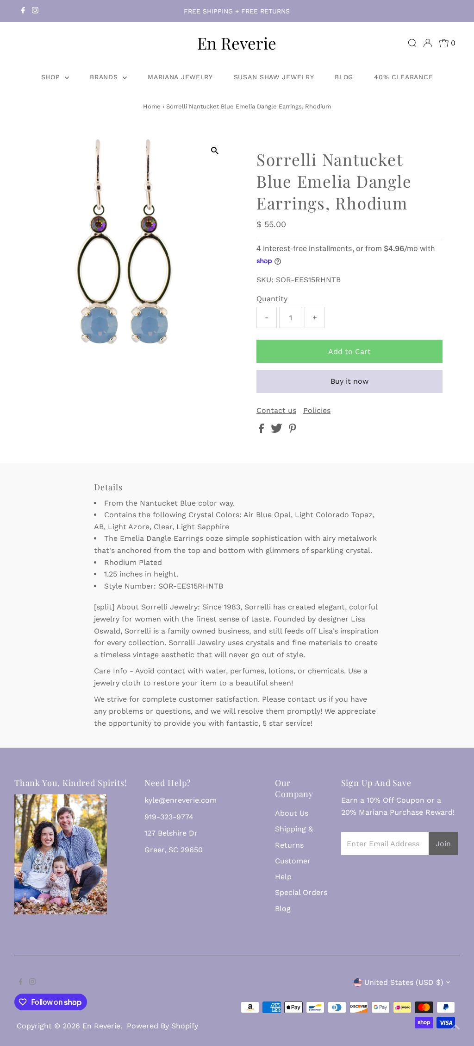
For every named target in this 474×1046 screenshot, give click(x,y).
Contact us (276, 410)
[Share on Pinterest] (292, 430)
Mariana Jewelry (180, 77)
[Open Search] (412, 43)
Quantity (271, 298)
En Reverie (236, 43)
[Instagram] (35, 11)
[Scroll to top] (455, 1027)
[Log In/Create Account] (428, 43)
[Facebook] (23, 11)
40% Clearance (403, 77)
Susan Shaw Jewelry (274, 77)
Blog (344, 77)
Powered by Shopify (162, 1025)
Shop (52, 77)
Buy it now (349, 381)
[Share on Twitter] (278, 430)
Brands (105, 77)
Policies (317, 410)
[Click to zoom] (215, 150)
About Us (291, 813)
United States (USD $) (403, 982)
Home (152, 106)
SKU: (265, 279)
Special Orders (301, 892)
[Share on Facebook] (262, 430)
